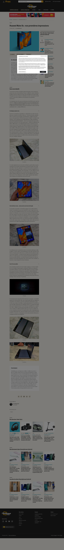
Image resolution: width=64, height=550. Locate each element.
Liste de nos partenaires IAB (22, 69)
